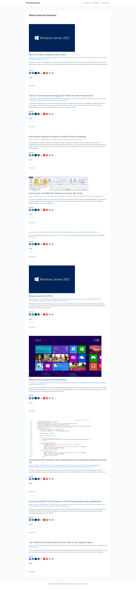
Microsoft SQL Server (73, 196)
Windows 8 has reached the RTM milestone (48, 380)
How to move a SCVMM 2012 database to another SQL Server (56, 193)
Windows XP (62, 100)
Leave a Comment (34, 139)
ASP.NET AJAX (55, 504)
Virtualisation (97, 196)
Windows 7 (78, 98)
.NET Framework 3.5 (45, 465)
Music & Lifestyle (59, 545)
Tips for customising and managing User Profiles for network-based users (61, 95)
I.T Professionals (40, 57)
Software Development (57, 467)
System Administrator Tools (90, 57)
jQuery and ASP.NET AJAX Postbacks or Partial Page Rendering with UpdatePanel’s (65, 501)
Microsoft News (53, 139)
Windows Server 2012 (40, 59)
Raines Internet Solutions (72, 57)
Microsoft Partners (63, 139)
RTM (80, 57)
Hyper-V (42, 196)
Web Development (68, 467)
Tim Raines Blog (33, 3)
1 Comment (32, 57)
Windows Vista (54, 100)
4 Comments (32, 382)
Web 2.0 (53, 506)
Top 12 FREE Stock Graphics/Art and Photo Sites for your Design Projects (61, 542)
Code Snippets (64, 504)
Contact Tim (87, 3)
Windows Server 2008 (94, 98)
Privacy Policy (105, 3)
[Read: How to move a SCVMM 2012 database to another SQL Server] (58, 183)
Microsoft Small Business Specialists (55, 57)
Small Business (87, 382)
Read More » (32, 86)
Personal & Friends (69, 545)
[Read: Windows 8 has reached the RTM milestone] (65, 356)
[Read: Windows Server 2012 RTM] (52, 279)
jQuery (94, 504)
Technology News (78, 232)
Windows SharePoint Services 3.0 (83, 467)
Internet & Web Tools (66, 465)
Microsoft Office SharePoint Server (82, 465)
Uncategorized (100, 545)
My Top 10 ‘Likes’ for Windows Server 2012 (47, 55)
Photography (96, 3)
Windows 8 (84, 98)
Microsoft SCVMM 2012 (60, 196)
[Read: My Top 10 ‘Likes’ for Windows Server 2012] (52, 38)
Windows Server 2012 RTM (40, 296)
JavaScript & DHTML (86, 504)
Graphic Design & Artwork (47, 545)
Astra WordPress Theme (81, 584)
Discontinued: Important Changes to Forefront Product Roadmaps (57, 136)
